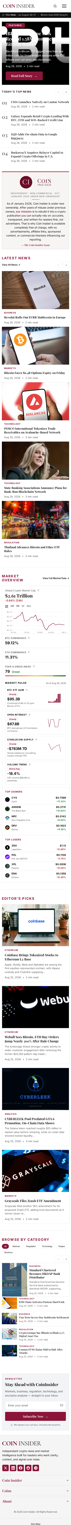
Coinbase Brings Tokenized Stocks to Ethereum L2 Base (31, 957)
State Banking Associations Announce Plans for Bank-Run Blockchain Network (35, 490)
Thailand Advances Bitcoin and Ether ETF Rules (32, 549)
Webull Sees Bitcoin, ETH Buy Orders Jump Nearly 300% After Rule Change (32, 1039)
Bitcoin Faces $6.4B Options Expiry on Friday (34, 373)
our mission (24, 211)
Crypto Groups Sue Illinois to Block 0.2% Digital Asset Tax (42, 1334)
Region (62, 1246)
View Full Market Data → (56, 578)
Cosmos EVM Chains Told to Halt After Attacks (41, 1351)
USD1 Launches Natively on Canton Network (40, 102)
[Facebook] (20, 1468)
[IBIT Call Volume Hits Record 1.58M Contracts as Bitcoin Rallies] (35, 53)
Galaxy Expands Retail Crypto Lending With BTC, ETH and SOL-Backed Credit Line (40, 118)
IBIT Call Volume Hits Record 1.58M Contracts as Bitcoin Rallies (33, 38)
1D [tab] (6, 606)
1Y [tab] (23, 606)
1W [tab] (12, 606)
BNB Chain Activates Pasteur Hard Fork (41, 1302)
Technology (47, 1246)
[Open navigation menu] (64, 6)
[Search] (55, 6)
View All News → (11, 264)
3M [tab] (17, 606)
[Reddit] (28, 1468)
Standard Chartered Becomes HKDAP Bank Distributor (44, 1273)
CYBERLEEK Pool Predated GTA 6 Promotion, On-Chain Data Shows (30, 1121)
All (5, 1246)
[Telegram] (36, 1468)
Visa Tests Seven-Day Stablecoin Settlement (44, 1317)
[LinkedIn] (13, 1468)
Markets (16, 1246)
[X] (5, 1468)
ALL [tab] (29, 606)
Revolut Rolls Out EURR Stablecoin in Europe (35, 317)
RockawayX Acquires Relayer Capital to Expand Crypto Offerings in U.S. (37, 154)
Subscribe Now (35, 1416)
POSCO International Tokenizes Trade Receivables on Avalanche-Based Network (32, 430)
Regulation (31, 1246)
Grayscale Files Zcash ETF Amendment (33, 1201)
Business (8, 1252)
